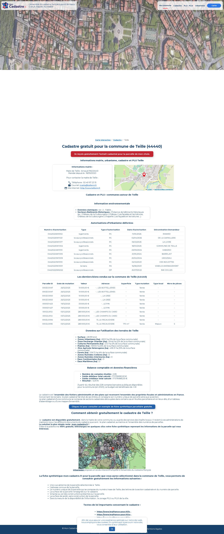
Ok (112, 529)
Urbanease (78, 470)
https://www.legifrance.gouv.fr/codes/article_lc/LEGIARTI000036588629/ (114, 514)
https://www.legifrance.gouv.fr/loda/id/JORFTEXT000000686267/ (114, 512)
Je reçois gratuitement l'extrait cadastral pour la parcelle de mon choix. (112, 154)
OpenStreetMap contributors (163, 189)
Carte (214, 6)
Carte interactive (103, 140)
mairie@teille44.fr (88, 185)
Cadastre (117, 140)
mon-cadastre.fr (80, 424)
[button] (144, 175)
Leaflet (149, 189)
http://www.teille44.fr (90, 188)
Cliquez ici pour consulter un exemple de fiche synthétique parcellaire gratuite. (112, 407)
